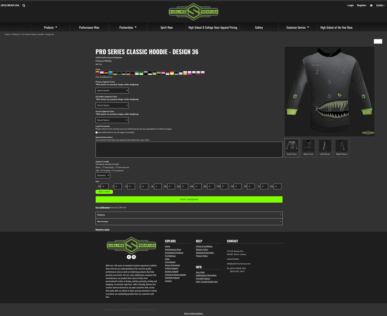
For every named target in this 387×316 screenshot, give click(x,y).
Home (7, 34)
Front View (292, 154)
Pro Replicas (170, 256)
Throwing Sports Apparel (175, 275)
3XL (178, 186)
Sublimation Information (206, 275)
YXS (218, 186)
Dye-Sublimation (103, 207)
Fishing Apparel (171, 268)
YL (259, 186)
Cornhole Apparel (172, 278)
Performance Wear (173, 249)
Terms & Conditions (204, 246)
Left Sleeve (325, 154)
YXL (271, 186)
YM (245, 186)
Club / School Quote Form (207, 282)
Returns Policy (202, 249)
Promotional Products (174, 253)
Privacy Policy (202, 256)
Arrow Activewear (172, 265)
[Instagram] (134, 257)
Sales (167, 259)
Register (361, 5)
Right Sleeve (341, 154)
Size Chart (104, 191)
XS (99, 186)
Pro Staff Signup (203, 278)
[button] (50, 26)
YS (232, 186)
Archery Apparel (171, 271)
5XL (205, 186)
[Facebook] (129, 257)
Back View (308, 154)
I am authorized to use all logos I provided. (116, 132)
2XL (165, 186)
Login (351, 5)
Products (16, 34)
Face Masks (170, 262)
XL (152, 186)
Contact (168, 281)
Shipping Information (205, 253)
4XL (192, 186)
